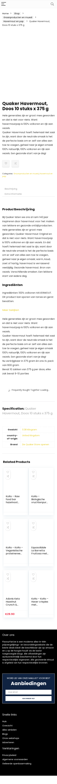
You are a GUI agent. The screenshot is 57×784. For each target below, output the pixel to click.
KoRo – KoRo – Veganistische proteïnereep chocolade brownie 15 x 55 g (14, 555)
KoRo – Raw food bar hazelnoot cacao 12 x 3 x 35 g (14, 502)
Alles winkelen (9, 729)
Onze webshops (10, 738)
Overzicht (7, 725)
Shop (17, 13)
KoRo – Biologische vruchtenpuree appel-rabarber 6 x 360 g (39, 504)
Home (5, 13)
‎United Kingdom (31, 435)
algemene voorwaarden (15, 759)
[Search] (52, 4)
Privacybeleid (9, 755)
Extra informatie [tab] (13, 193)
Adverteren (8, 742)
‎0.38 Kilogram (29, 429)
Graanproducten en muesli (17, 17)
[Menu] (3, 4)
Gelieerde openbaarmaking (16, 763)
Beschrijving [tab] (11, 188)
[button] (10, 310)
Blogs (5, 734)
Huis (4, 721)
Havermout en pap (13, 21)
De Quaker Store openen (35, 444)
